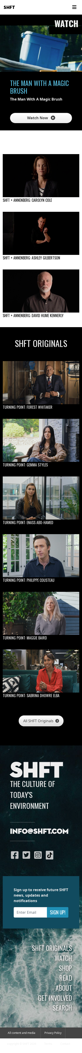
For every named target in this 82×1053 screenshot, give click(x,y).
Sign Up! (57, 912)
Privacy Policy (53, 1033)
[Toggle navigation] (74, 7)
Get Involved (55, 998)
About (64, 988)
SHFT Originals (52, 948)
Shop (65, 968)
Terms (48, 1044)
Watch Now (38, 117)
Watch (63, 958)
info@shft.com (39, 831)
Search (62, 1007)
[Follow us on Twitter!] (27, 855)
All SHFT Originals (38, 720)
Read (65, 978)
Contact (65, 1044)
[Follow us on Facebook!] (16, 855)
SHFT (9, 7)
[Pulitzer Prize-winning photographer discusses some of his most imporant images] (41, 291)
